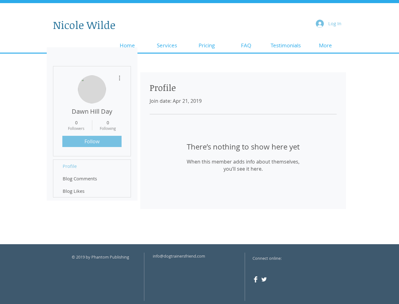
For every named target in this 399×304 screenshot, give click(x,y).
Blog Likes (73, 191)
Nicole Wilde (84, 24)
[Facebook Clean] (255, 279)
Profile (70, 166)
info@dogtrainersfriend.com (179, 256)
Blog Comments (80, 178)
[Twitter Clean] (264, 279)
